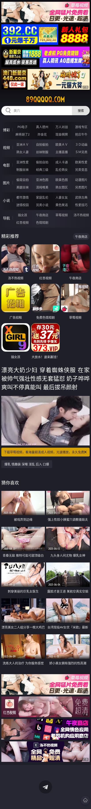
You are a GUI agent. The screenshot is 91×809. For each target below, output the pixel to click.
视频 (6, 147)
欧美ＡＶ (61, 144)
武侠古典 (81, 197)
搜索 (81, 110)
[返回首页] (85, 800)
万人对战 (61, 127)
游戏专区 (81, 127)
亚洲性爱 (22, 162)
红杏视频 (22, 222)
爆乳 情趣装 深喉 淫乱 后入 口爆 (26, 464)
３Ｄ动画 (81, 144)
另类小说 (42, 205)
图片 (6, 182)
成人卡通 (61, 162)
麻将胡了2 (22, 134)
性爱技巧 (81, 205)
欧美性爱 (81, 162)
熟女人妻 (22, 152)
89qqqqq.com (45, 99)
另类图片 (81, 187)
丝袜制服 (42, 152)
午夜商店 (42, 215)
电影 (6, 165)
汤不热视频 (81, 215)
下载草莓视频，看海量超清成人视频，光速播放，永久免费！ (45, 452)
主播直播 (61, 152)
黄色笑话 (61, 205)
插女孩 (22, 215)
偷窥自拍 (22, 180)
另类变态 (81, 169)
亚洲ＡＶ (22, 144)
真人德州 (42, 127)
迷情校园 (22, 205)
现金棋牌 (61, 134)
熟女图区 (61, 187)
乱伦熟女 (61, 169)
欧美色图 (61, 180)
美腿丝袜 (22, 187)
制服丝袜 (22, 169)
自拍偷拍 (42, 144)
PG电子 (22, 127)
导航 (6, 218)
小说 (6, 200)
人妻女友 (61, 197)
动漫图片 (81, 180)
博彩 (6, 130)
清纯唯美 (42, 187)
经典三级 (42, 169)
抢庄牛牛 (81, 134)
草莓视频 (61, 215)
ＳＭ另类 (81, 152)
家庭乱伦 (42, 197)
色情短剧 (42, 222)
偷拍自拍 (42, 162)
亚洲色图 (42, 180)
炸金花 (42, 134)
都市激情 (22, 197)
